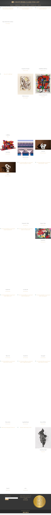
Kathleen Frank (25, 70)
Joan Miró (43, 96)
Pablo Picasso (8, 490)
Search (7, 499)
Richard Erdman (8, 175)
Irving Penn (43, 451)
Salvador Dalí (25, 490)
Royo (8, 136)
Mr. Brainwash (25, 225)
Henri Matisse (8, 23)
